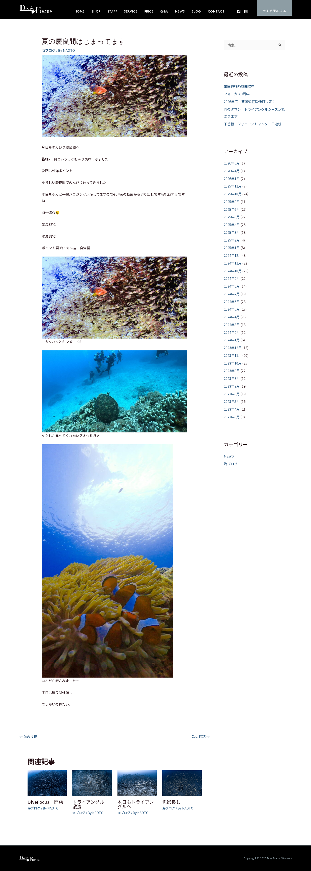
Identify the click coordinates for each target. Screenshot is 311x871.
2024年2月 (232, 332)
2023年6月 (232, 393)
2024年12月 (233, 255)
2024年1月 (232, 339)
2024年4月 (232, 316)
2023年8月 (232, 378)
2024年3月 (232, 324)
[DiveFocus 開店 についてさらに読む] (47, 782)
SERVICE (131, 11)
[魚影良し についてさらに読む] (182, 782)
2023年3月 (232, 416)
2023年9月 (232, 370)
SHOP (96, 11)
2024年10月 (233, 270)
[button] (274, 8)
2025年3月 (232, 232)
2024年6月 (232, 301)
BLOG (196, 11)
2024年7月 (232, 293)
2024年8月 (232, 286)
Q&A (164, 11)
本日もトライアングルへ (135, 804)
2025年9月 (232, 201)
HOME (80, 11)
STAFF (112, 11)
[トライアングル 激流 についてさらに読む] (92, 782)
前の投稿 (28, 736)
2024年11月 (233, 263)
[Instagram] (246, 11)
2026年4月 (232, 170)
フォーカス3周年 (237, 93)
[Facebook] (239, 11)
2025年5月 (232, 216)
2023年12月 (233, 347)
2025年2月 (232, 240)
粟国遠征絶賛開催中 (239, 86)
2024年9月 (232, 278)
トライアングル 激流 (90, 804)
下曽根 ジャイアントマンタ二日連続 (252, 123)
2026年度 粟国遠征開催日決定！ (249, 101)
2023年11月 (233, 355)
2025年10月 (233, 193)
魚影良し (171, 802)
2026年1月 (232, 178)
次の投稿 (201, 736)
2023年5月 (232, 401)
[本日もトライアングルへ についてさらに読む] (137, 782)
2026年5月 (232, 163)
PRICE (149, 11)
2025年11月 (233, 186)
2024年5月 (232, 309)
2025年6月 (232, 209)
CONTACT (216, 11)
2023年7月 (232, 386)
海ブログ (48, 50)
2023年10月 (233, 363)
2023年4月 (232, 409)
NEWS (180, 11)
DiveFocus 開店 (45, 802)
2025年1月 (232, 247)
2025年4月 (232, 224)
